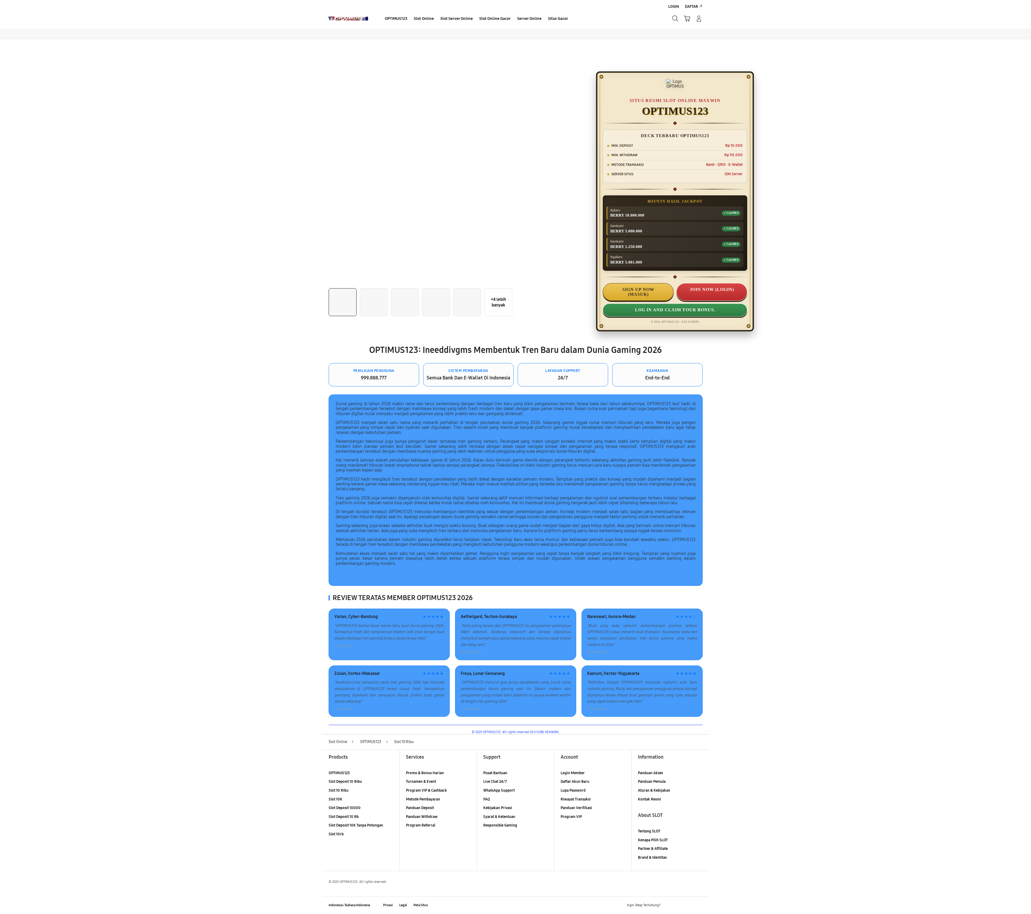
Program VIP (571, 816)
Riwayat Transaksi (576, 799)
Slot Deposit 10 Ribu (345, 781)
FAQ (486, 799)
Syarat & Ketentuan (499, 816)
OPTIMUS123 (339, 773)
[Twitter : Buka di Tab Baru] (678, 905)
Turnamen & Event (421, 781)
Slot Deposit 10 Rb (344, 816)
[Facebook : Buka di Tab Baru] (668, 905)
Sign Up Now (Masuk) (638, 292)
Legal (403, 905)
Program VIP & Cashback (426, 790)
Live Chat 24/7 (495, 781)
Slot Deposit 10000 (345, 808)
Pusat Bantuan (495, 773)
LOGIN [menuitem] (673, 6)
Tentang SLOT (649, 831)
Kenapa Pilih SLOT (653, 840)
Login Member (573, 773)
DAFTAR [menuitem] (691, 6)
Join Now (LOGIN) (712, 289)
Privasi (388, 905)
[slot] (349, 18)
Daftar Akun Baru (575, 781)
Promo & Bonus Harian (425, 773)
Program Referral (420, 825)
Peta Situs (420, 905)
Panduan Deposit (420, 808)
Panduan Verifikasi (576, 808)
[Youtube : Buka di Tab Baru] (699, 905)
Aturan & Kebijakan (654, 790)
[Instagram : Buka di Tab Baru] (688, 905)
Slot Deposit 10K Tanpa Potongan (356, 825)
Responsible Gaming (500, 825)
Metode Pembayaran (423, 799)
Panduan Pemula (652, 781)
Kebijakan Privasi (497, 808)
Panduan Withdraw (422, 816)
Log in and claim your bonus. (675, 310)
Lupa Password (573, 790)
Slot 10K (335, 799)
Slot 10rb (336, 834)
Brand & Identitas (652, 857)
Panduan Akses (650, 773)
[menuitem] (396, 19)
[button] (687, 18)
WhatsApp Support (499, 790)
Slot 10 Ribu (338, 790)
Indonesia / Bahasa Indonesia (349, 905)
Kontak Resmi (649, 799)
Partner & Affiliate (653, 848)
